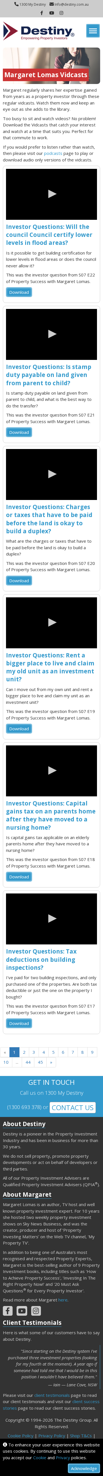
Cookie (39, 1457)
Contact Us (73, 1107)
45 (40, 1062)
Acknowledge (84, 1468)
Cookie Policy (20, 1435)
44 (28, 1062)
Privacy (63, 1457)
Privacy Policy (51, 1435)
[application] (51, 194)
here (63, 1300)
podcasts (53, 153)
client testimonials (52, 1395)
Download (19, 292)
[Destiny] (38, 31)
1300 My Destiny (32, 4)
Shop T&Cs (81, 1435)
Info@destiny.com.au (71, 4)
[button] (51, 194)
